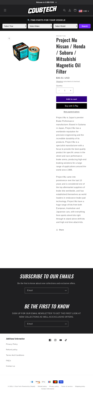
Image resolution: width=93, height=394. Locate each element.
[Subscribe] (65, 290)
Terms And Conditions (15, 355)
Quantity (59, 86)
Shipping (59, 81)
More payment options (72, 112)
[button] (5, 10)
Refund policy (11, 350)
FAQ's (8, 361)
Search (85, 26)
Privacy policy (54, 386)
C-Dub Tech (18, 386)
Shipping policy (80, 386)
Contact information (47, 389)
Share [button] (61, 230)
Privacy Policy (12, 344)
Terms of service (67, 386)
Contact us (10, 366)
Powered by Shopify (28, 386)
